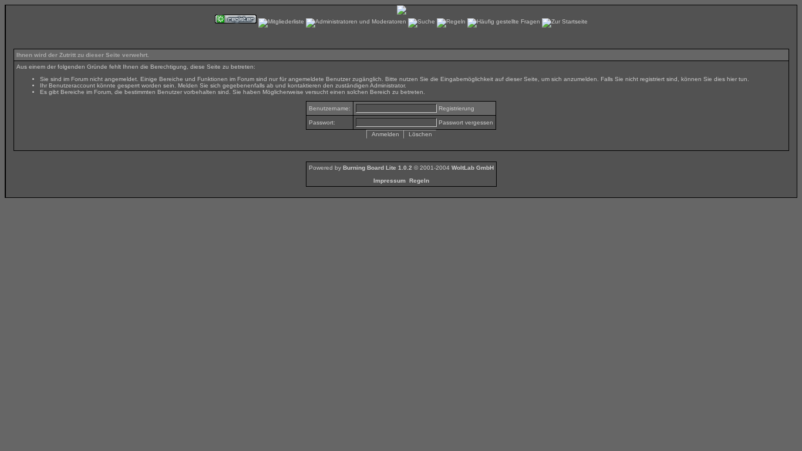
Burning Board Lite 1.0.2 (377, 167)
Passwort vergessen (466, 122)
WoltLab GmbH (472, 167)
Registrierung (456, 108)
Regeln (419, 180)
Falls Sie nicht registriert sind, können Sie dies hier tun (674, 79)
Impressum (389, 180)
